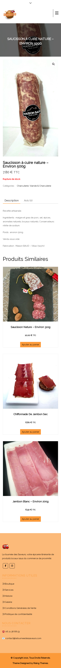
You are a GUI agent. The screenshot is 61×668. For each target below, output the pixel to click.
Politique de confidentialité (18, 614)
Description (12, 200)
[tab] (11, 200)
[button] (53, 64)
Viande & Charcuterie (40, 186)
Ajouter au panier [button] (30, 344)
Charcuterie (23, 186)
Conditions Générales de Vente (20, 608)
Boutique (9, 584)
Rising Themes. (40, 663)
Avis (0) (28, 200)
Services (9, 590)
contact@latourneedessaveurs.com (23, 638)
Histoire (8, 596)
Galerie (8, 602)
